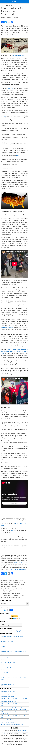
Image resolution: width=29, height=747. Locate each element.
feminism (19, 155)
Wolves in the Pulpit (5, 658)
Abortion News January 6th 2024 (8, 701)
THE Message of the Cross (7, 641)
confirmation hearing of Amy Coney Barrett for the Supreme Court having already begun (14, 351)
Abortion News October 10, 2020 (11, 593)
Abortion (3, 116)
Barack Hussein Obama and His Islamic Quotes (12, 636)
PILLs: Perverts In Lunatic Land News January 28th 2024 (14, 698)
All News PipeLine (18, 55)
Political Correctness (11, 586)
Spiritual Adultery (14, 591)
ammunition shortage (7, 327)
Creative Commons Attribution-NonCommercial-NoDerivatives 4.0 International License (14, 732)
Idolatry (16, 584)
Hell (12, 530)
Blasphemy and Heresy (17, 582)
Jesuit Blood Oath (5, 672)
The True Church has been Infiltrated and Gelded (12, 724)
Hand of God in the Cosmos (7, 722)
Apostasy (21, 580)
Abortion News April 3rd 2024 (7, 694)
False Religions (9, 584)
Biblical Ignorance (5, 582)
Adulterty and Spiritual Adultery (11, 580)
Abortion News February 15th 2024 (9, 696)
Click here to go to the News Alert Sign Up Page (11, 631)
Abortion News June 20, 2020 (7, 684)
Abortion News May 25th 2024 (8, 662)
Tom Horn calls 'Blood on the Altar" (18, 569)
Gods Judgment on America (15, 588)
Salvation (3, 646)
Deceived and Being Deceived (8, 667)
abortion (10, 88)
